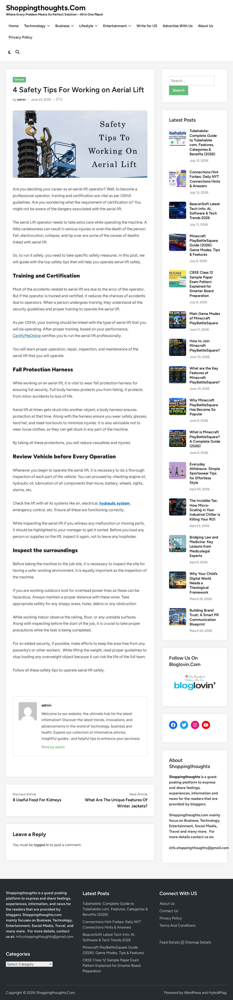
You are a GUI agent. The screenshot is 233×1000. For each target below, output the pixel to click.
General (19, 79)
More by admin (53, 747)
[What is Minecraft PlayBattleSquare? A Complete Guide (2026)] (177, 432)
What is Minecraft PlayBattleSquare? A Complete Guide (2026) (205, 439)
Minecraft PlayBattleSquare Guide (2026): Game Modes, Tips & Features (205, 245)
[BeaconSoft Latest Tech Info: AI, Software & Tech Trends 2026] (177, 204)
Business (62, 26)
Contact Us (169, 911)
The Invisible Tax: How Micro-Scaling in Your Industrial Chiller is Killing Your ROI (205, 509)
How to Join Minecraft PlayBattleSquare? (205, 345)
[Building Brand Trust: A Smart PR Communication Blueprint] (177, 611)
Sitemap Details (198, 942)
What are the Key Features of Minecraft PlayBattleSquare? (205, 375)
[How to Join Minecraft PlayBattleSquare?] (177, 341)
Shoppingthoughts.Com (46, 7)
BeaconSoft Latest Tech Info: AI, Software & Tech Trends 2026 (205, 211)
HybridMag (217, 992)
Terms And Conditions (177, 925)
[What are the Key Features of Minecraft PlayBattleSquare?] (177, 369)
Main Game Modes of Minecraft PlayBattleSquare (205, 318)
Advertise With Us (177, 26)
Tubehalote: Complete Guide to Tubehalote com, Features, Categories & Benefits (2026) (203, 142)
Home (14, 26)
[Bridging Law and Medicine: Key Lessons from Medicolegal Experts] (177, 538)
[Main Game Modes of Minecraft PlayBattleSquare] (177, 314)
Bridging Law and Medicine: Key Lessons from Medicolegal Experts (204, 546)
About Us (205, 26)
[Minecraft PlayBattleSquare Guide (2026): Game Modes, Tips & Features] (177, 236)
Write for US (147, 26)
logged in (41, 845)
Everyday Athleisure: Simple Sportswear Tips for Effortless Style (205, 473)
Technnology (35, 26)
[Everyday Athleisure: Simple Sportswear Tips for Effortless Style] (177, 464)
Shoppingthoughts (184, 777)
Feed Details (170, 942)
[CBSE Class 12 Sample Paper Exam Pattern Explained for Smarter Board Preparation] (177, 273)
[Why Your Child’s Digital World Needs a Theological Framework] (177, 574)
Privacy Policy (20, 37)
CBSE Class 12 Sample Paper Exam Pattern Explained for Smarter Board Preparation (201, 284)
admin (21, 100)
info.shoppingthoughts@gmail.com (44, 936)
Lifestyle (86, 26)
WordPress (192, 992)
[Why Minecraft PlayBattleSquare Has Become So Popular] (177, 400)
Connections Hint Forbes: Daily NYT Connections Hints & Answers (205, 179)
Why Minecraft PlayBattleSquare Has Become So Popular (204, 407)
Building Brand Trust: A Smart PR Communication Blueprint (204, 617)
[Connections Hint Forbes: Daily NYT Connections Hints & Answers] (177, 172)
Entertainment (115, 26)
